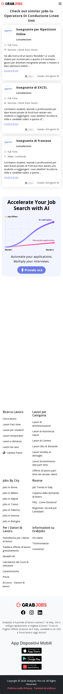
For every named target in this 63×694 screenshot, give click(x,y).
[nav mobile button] (60, 3)
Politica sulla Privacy (20, 688)
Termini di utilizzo (45, 688)
